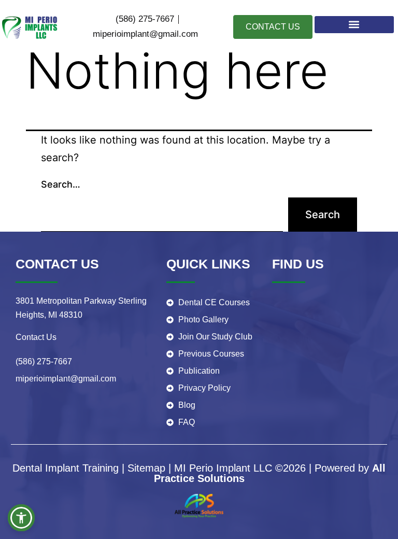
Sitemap (146, 468)
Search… (60, 184)
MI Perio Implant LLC (223, 468)
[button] (354, 24)
